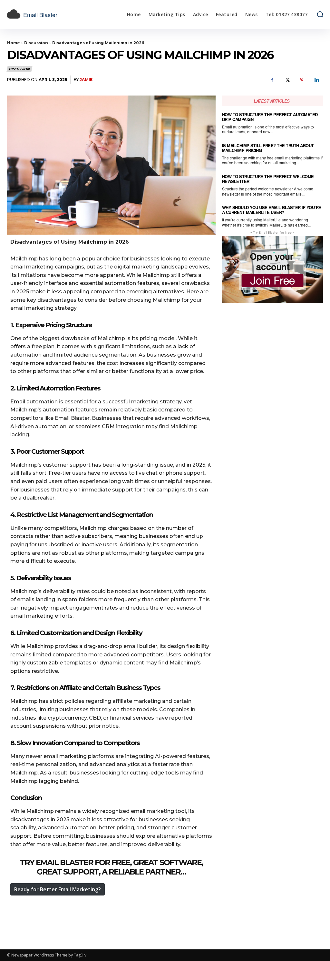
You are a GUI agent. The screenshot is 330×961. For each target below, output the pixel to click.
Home (13, 42)
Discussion (36, 42)
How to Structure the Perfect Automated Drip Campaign (270, 116)
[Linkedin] (316, 80)
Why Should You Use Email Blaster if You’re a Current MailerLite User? (271, 209)
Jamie (86, 79)
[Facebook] (272, 80)
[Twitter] (286, 80)
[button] (320, 14)
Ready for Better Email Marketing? (57, 889)
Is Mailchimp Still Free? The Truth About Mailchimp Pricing (268, 147)
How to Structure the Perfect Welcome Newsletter (268, 178)
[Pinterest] (301, 80)
